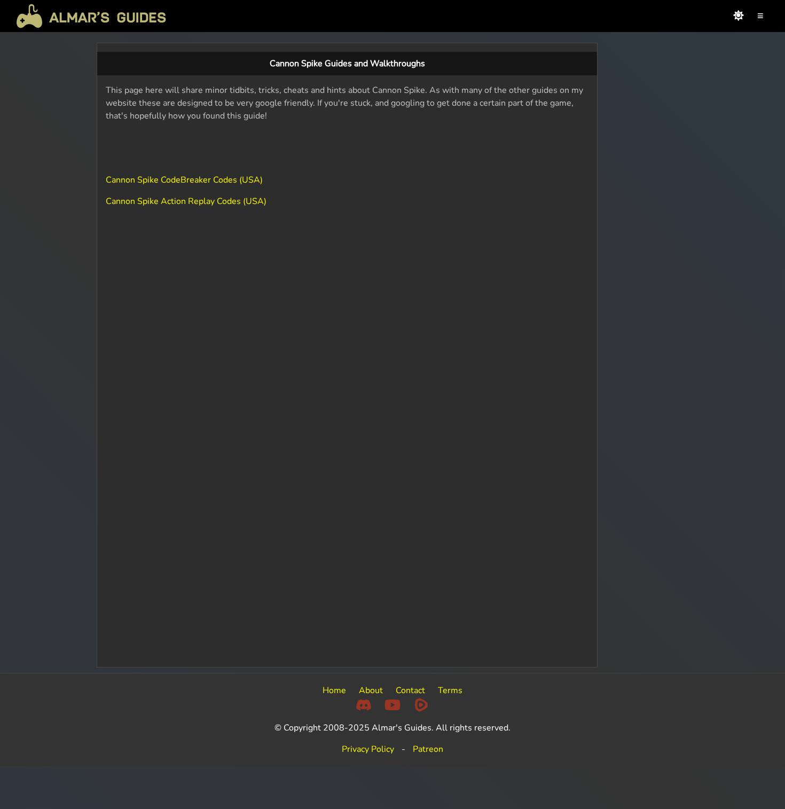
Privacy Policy (368, 749)
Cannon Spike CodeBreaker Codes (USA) (184, 180)
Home (334, 690)
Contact (410, 690)
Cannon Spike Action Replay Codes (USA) (186, 201)
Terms (450, 690)
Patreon (428, 749)
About (371, 690)
